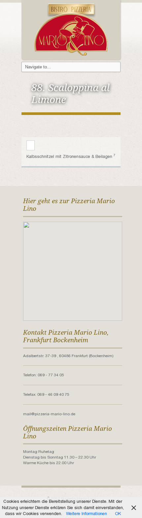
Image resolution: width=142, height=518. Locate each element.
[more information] (30, 146)
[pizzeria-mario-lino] (71, 29)
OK (118, 513)
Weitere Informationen (86, 513)
